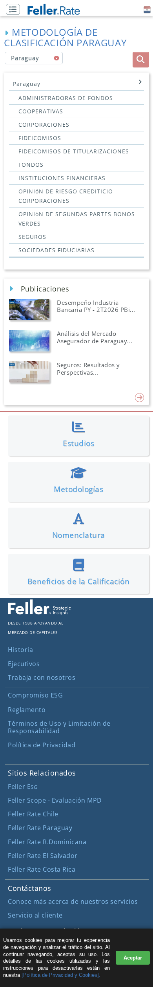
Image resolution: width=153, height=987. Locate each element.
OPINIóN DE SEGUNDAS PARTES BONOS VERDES (76, 218)
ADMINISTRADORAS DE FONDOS (65, 98)
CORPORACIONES (43, 124)
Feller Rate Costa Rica (41, 869)
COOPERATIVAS (40, 111)
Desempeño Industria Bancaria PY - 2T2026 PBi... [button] (96, 306)
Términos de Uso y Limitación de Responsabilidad (59, 727)
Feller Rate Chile (33, 814)
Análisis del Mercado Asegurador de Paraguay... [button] (95, 337)
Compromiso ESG (35, 695)
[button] (15, 9)
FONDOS (31, 164)
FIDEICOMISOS (39, 138)
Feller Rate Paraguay (40, 827)
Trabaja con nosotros (41, 677)
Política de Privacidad (41, 745)
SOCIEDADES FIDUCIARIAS (56, 250)
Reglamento (27, 709)
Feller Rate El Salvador (43, 855)
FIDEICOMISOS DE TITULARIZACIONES (73, 151)
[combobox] (34, 58)
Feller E (22, 786)
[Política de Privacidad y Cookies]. (61, 975)
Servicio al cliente (35, 915)
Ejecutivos (24, 663)
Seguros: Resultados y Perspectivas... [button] (88, 368)
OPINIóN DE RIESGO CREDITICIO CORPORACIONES (65, 196)
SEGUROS (32, 236)
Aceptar (133, 958)
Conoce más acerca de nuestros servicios (73, 901)
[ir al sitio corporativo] (39, 612)
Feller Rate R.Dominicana (47, 842)
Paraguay (26, 83)
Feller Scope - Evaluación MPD (55, 800)
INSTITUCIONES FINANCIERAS (62, 178)
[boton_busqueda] (141, 59)
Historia (20, 649)
